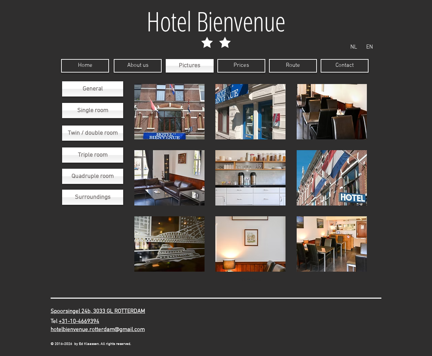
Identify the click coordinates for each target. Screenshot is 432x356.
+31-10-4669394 (79, 321)
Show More (250, 279)
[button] (169, 111)
